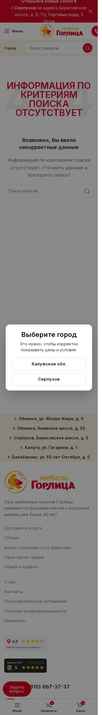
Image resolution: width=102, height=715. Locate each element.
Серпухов (49, 379)
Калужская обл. (49, 364)
